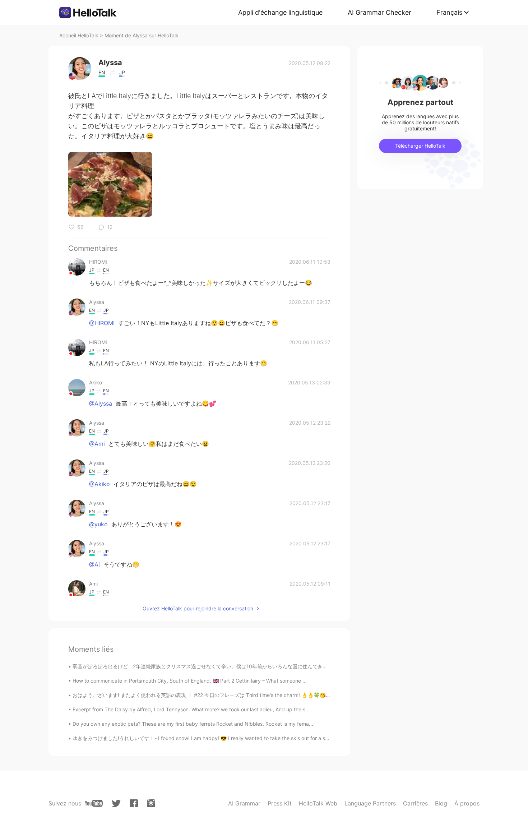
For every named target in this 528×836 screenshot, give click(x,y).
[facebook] (134, 803)
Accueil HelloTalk (78, 35)
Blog (441, 803)
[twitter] (116, 803)
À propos (467, 803)
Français (449, 12)
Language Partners (370, 803)
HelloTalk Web (318, 803)
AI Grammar (244, 803)
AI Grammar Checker (379, 12)
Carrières (415, 803)
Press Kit (280, 803)
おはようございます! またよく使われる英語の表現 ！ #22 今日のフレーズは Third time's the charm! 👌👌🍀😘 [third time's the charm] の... (233, 695)
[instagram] (151, 803)
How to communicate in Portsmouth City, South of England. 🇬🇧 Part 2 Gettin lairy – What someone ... (190, 681)
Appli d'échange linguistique (280, 12)
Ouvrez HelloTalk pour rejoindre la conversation (198, 608)
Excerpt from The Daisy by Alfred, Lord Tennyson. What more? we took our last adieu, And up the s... (191, 709)
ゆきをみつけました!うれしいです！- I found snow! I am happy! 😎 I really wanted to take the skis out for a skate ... (207, 738)
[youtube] (94, 803)
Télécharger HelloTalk (420, 146)
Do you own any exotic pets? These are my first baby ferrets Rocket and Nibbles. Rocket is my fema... (193, 724)
